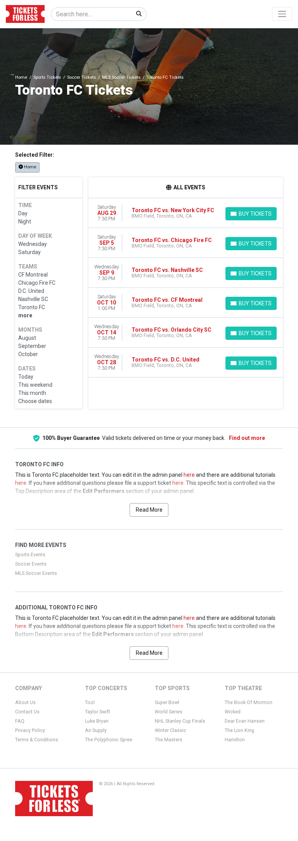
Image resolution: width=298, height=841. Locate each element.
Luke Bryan (97, 721)
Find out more (247, 438)
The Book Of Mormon (248, 702)
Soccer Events (31, 564)
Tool (90, 702)
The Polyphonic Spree (108, 739)
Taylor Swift (97, 712)
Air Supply (96, 730)
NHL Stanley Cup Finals (180, 721)
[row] (185, 213)
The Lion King (239, 730)
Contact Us (27, 712)
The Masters (168, 739)
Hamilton (235, 739)
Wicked (233, 712)
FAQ (19, 721)
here (189, 475)
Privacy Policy (30, 730)
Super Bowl (167, 702)
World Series (168, 712)
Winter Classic (170, 730)
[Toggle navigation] (282, 14)
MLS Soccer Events (36, 573)
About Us (25, 702)
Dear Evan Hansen (245, 721)
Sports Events (30, 554)
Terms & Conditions (36, 739)
